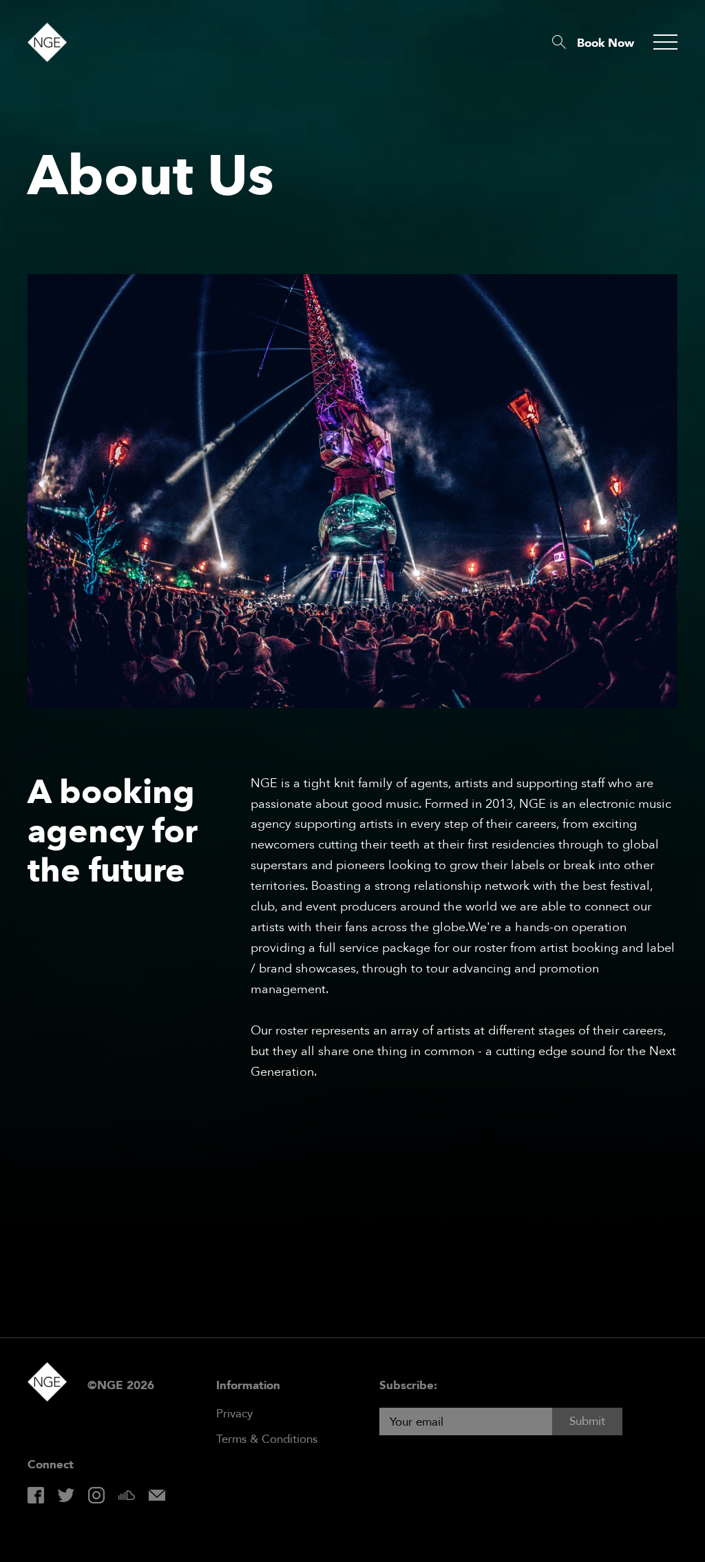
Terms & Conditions (266, 1439)
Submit (587, 1421)
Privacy (234, 1413)
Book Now (605, 43)
